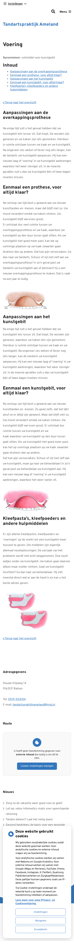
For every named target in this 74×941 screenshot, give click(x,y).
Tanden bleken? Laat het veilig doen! (29, 819)
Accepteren (40, 929)
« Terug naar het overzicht (19, 102)
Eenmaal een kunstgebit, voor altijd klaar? (37, 82)
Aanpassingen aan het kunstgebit (31, 79)
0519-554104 (17, 699)
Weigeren (40, 920)
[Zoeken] (53, 12)
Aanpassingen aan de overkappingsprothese (38, 71)
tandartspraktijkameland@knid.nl (34, 705)
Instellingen (40, 912)
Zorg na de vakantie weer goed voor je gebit (34, 803)
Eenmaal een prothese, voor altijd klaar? (36, 75)
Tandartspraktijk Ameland (30, 25)
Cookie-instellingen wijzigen (37, 766)
